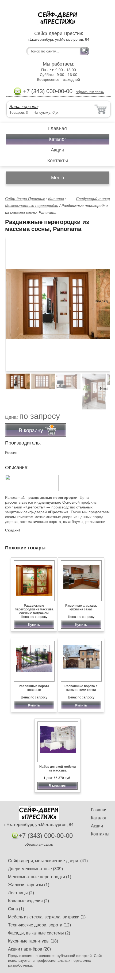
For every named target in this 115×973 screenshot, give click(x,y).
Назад (13, 301)
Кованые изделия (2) (28, 901)
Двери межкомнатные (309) (35, 868)
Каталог (57, 139)
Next (104, 388)
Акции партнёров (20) (29, 949)
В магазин (57, 786)
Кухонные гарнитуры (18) (33, 941)
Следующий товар (93, 198)
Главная (57, 128)
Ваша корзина (23, 106)
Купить (34, 624)
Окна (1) (16, 909)
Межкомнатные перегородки (31, 205)
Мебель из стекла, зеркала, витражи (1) (47, 917)
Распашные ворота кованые (34, 688)
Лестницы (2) (21, 893)
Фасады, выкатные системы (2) (39, 933)
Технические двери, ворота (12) (39, 925)
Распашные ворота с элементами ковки (81, 688)
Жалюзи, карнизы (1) (28, 885)
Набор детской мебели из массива (57, 768)
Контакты (57, 160)
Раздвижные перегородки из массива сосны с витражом (34, 609)
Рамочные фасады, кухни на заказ (81, 607)
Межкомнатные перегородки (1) (39, 877)
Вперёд (101, 301)
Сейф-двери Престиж (25, 198)
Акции (57, 150)
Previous (15, 388)
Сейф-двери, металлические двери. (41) (48, 860)
